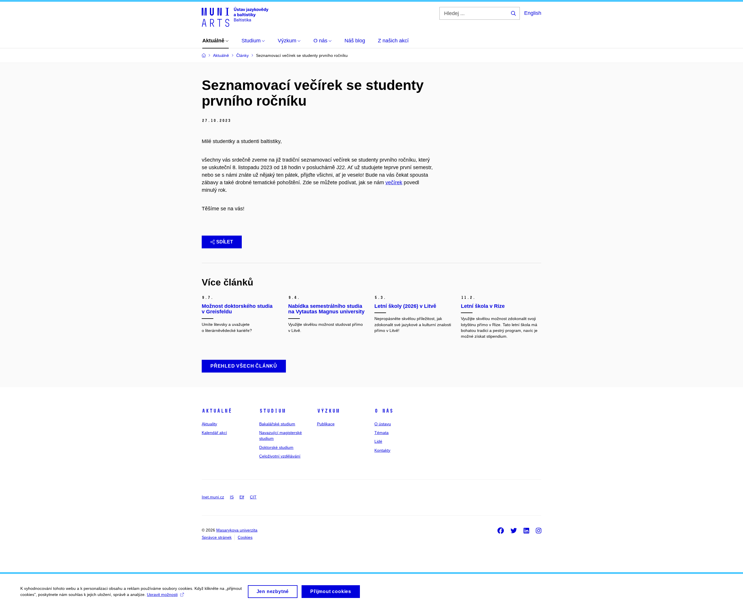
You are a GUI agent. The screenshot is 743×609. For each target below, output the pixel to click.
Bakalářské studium (277, 424)
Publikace (326, 424)
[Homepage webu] (235, 17)
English (532, 13)
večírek (393, 182)
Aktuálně (217, 411)
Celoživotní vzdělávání (279, 456)
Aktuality (209, 424)
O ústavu (382, 424)
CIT (253, 497)
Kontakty (382, 450)
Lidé (378, 441)
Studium (272, 411)
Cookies (245, 537)
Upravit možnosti (162, 594)
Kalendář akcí (214, 432)
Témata (381, 432)
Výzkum (328, 411)
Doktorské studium (276, 447)
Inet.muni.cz (213, 497)
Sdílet (224, 241)
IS (232, 497)
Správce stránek (217, 537)
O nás (383, 411)
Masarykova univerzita (236, 530)
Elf (241, 497)
